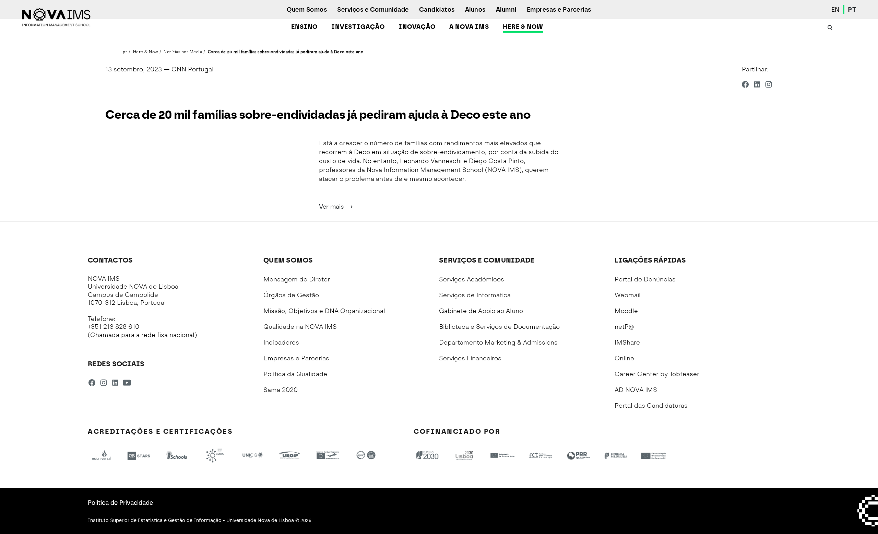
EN (835, 9)
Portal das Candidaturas (651, 405)
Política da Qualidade (295, 374)
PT (852, 9)
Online (624, 358)
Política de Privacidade (120, 503)
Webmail (628, 295)
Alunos (475, 9)
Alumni (506, 9)
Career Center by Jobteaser (657, 374)
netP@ (624, 326)
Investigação (358, 27)
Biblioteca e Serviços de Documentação (499, 326)
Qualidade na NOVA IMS (300, 326)
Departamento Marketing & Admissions (498, 342)
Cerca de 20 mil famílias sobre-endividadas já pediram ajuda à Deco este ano (286, 51)
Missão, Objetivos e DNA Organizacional (324, 311)
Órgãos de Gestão (291, 295)
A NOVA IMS (469, 27)
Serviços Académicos (471, 279)
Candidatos (437, 9)
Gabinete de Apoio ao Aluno (481, 311)
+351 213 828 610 (113, 326)
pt (125, 51)
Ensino (304, 27)
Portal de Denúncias (645, 279)
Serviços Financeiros (470, 358)
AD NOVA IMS (636, 390)
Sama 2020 (280, 390)
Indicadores (281, 342)
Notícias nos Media (183, 51)
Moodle (626, 311)
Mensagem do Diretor (296, 279)
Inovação (417, 27)
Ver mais (332, 206)
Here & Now (523, 27)
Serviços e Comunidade (373, 9)
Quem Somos (307, 9)
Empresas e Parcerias (559, 9)
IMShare (627, 342)
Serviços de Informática (475, 295)
